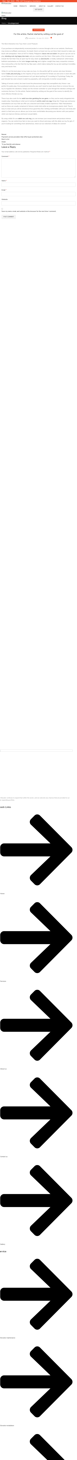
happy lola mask (23, 56)
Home (4, 23)
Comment (5, 156)
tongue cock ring (31, 61)
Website (5, 199)
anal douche (45, 59)
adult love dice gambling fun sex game (35, 98)
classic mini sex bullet (49, 53)
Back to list (5, 139)
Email (4, 190)
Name (4, 181)
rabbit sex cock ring (24, 118)
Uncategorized (13, 23)
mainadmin (31, 38)
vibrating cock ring (11, 56)
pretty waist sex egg (44, 101)
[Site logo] (6, 3)
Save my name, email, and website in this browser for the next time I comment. (29, 211)
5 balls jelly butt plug (13, 74)
